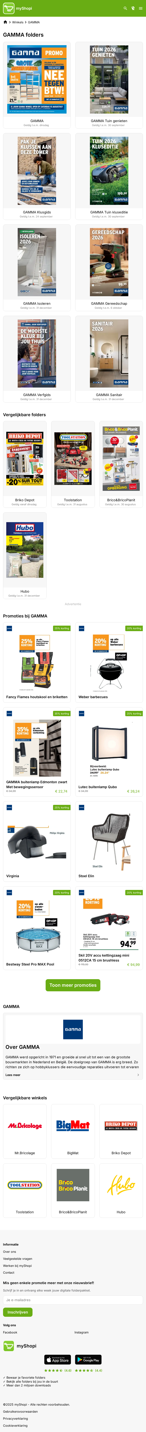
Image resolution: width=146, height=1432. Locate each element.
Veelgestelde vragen (17, 1259)
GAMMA (34, 22)
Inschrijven (18, 1312)
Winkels (17, 22)
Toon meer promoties (73, 985)
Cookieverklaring (15, 1425)
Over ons (9, 1252)
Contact (8, 1272)
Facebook (10, 1332)
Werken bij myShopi (17, 1266)
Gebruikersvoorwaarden (20, 1411)
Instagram (82, 1332)
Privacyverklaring (15, 1418)
